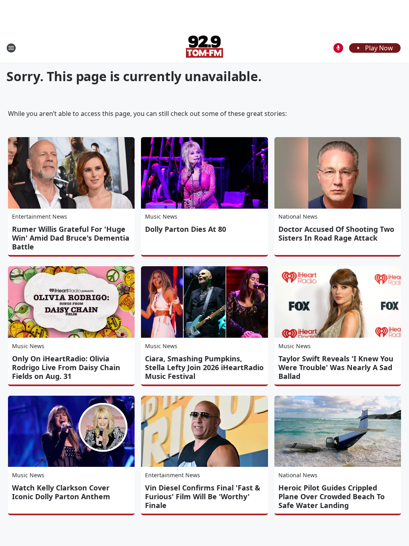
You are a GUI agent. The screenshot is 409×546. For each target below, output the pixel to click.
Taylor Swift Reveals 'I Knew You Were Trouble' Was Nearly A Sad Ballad (335, 367)
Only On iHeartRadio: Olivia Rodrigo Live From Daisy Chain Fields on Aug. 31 (66, 367)
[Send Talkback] (338, 48)
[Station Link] (204, 48)
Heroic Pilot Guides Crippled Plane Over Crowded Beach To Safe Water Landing (331, 496)
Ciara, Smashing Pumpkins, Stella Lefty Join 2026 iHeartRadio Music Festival (204, 367)
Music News (161, 216)
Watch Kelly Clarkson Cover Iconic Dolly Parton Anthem (61, 492)
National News (298, 216)
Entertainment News (39, 216)
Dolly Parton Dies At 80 (185, 229)
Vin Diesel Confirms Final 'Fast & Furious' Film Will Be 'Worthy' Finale (202, 496)
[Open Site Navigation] (11, 48)
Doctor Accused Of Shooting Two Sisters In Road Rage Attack (336, 233)
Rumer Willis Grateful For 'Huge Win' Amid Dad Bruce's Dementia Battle (70, 238)
